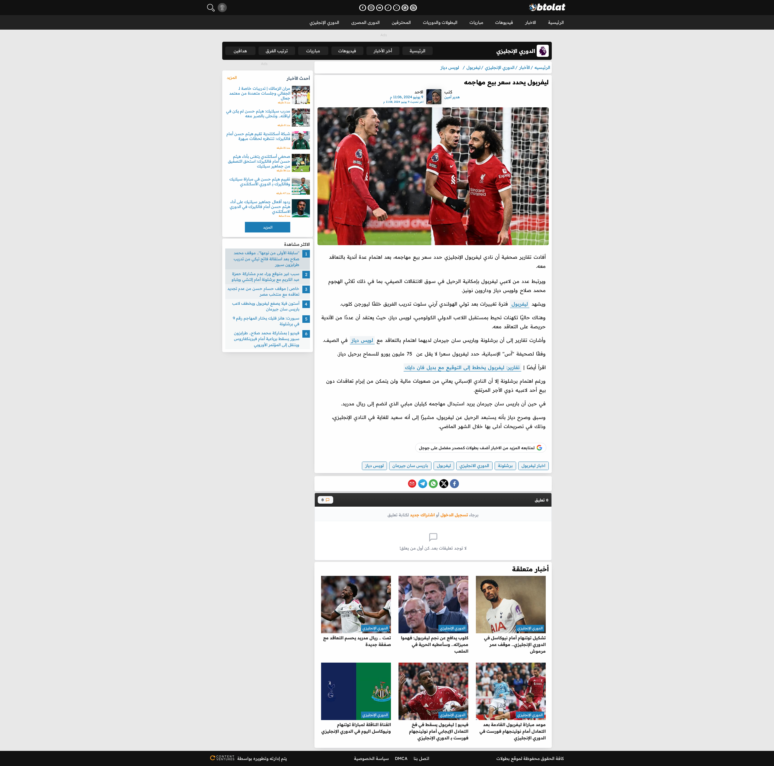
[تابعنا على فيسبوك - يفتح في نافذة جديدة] (362, 8)
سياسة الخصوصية (371, 758)
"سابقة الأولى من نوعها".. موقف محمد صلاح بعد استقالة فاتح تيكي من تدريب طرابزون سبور (266, 258)
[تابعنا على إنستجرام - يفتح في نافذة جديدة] (371, 8)
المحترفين (401, 22)
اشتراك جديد (422, 514)
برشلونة (505, 465)
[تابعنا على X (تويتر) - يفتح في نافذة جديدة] (396, 8)
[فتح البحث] (211, 7)
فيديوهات (504, 22)
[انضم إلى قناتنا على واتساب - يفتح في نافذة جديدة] (405, 8)
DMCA (401, 758)
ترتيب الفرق (277, 51)
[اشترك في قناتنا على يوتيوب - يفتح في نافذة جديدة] (379, 8)
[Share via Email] (412, 483)
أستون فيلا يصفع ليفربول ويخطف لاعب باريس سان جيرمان (265, 306)
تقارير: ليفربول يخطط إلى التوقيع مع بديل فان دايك (462, 367)
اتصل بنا (421, 758)
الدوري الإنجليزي (324, 22)
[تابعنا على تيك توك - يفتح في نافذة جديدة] (388, 8)
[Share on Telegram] (422, 483)
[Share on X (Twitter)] (443, 483)
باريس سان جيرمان (410, 465)
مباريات (476, 22)
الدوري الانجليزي (474, 465)
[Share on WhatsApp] (433, 483)
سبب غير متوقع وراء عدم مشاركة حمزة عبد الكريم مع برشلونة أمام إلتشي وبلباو (265, 276)
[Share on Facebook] (454, 483)
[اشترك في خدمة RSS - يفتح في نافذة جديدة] (413, 8)
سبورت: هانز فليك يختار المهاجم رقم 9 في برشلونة (266, 321)
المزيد (232, 77)
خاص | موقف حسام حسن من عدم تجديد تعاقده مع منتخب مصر (263, 291)
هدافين (240, 51)
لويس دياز (362, 340)
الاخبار (530, 22)
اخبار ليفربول (533, 465)
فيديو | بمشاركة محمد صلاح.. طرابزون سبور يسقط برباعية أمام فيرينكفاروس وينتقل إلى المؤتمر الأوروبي (266, 338)
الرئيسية (556, 22)
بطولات (503, 758)
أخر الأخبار (383, 51)
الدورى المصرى (365, 22)
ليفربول (520, 304)
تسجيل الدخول (454, 514)
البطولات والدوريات (440, 22)
